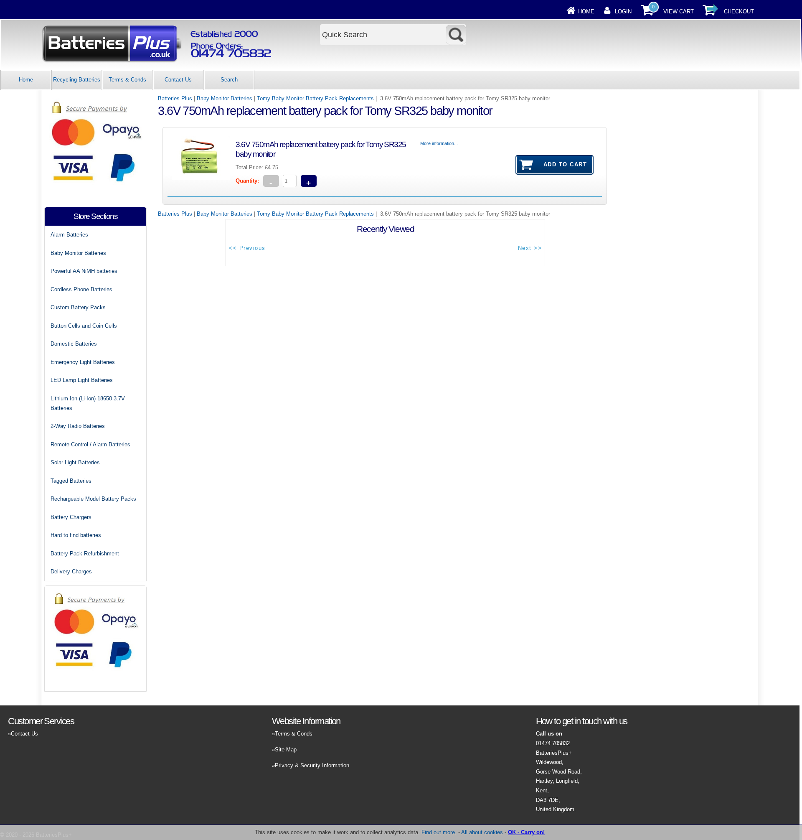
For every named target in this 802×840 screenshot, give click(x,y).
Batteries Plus (175, 98)
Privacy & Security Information (312, 765)
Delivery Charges (71, 571)
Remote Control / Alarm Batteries (90, 444)
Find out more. (439, 832)
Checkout (739, 11)
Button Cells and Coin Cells (84, 326)
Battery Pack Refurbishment (85, 553)
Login (623, 11)
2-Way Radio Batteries (78, 426)
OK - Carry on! (526, 832)
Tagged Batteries (71, 481)
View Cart (678, 11)
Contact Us (178, 79)
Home (586, 11)
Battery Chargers (71, 517)
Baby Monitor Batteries (224, 98)
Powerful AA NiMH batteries (84, 271)
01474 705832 (553, 743)
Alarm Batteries (69, 235)
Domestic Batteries (74, 344)
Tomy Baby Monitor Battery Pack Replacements (315, 98)
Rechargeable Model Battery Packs (93, 499)
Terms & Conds (127, 79)
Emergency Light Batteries (83, 362)
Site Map (286, 749)
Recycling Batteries (76, 79)
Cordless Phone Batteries (81, 289)
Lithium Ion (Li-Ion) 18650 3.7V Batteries (88, 403)
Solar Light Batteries (75, 462)
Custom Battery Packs (78, 307)
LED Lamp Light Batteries (82, 380)
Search (229, 79)
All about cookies (482, 832)
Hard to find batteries (76, 535)
